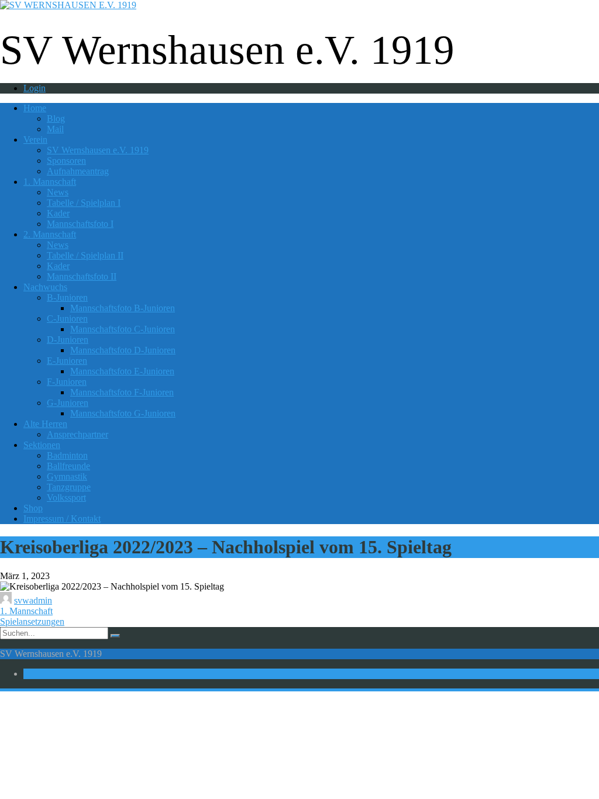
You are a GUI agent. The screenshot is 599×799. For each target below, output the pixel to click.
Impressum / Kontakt (62, 519)
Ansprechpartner (77, 434)
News (57, 192)
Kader (58, 213)
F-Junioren (67, 382)
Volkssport (66, 497)
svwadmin (33, 600)
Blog (56, 118)
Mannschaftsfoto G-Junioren (122, 413)
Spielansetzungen (32, 621)
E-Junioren (67, 361)
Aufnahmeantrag (78, 171)
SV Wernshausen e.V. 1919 (98, 150)
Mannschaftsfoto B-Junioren (122, 308)
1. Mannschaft (49, 182)
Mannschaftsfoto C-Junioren (122, 329)
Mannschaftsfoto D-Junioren (122, 350)
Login (34, 88)
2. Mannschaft (49, 234)
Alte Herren (45, 424)
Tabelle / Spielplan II (85, 255)
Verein (35, 139)
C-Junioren (67, 318)
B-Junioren (67, 297)
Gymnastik (67, 476)
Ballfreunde (68, 466)
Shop (33, 508)
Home (34, 108)
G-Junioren (67, 403)
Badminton (67, 455)
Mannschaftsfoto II (81, 276)
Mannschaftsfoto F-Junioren (122, 392)
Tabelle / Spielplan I (84, 203)
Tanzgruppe (69, 487)
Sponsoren (66, 161)
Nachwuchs (45, 287)
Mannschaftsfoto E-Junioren (122, 371)
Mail (55, 129)
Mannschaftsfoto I (80, 224)
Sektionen (41, 445)
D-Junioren (67, 340)
